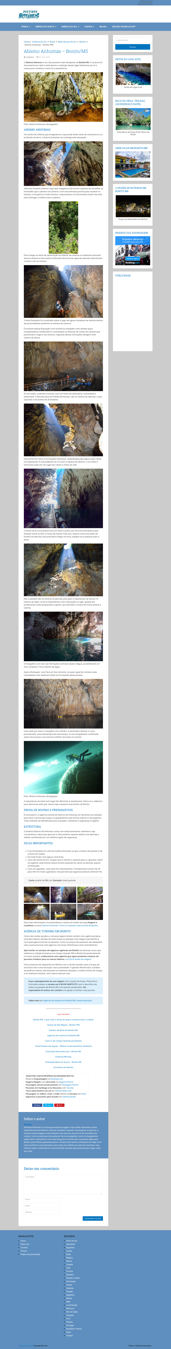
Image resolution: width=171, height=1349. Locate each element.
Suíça (68, 1332)
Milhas (103, 27)
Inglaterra (70, 1295)
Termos (23, 1251)
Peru (68, 1319)
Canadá (69, 1264)
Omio (83, 1094)
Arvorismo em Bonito (63, 1067)
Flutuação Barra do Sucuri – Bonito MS (63, 1062)
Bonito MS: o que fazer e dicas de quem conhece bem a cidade (63, 1019)
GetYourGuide (69, 1097)
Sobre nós (24, 1244)
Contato (24, 1247)
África (24, 27)
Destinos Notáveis (25, 1346)
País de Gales (72, 1312)
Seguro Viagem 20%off (123, 27)
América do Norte (44, 27)
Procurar (133, 47)
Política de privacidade (30, 1254)
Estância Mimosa (63, 1057)
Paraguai (70, 1315)
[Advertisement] (132, 314)
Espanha (70, 1275)
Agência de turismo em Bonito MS (63, 1035)
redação (30, 57)
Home (23, 1241)
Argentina (70, 1247)
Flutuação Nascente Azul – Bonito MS (63, 1051)
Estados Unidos (73, 1278)
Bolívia (69, 1261)
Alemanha (70, 1244)
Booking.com (56, 1079)
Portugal (70, 1325)
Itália (68, 1302)
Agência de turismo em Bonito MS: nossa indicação (67, 1000)
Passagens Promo (70, 1085)
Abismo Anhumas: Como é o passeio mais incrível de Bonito (70, 925)
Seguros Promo (66, 1082)
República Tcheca (74, 1329)
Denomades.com (63, 1091)
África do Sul (71, 1241)
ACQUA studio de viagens (79, 959)
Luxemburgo (71, 1305)
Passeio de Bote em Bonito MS (63, 1030)
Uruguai (69, 1335)
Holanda (69, 1288)
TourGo (70, 1088)
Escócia (69, 1271)
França (69, 1285)
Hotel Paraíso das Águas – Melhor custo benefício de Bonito (63, 1046)
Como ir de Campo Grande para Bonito (63, 1041)
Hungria (69, 1291)
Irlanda (69, 1298)
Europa (88, 27)
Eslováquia (70, 1281)
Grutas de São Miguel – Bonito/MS (63, 1025)
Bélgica (69, 1258)
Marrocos (70, 1308)
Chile (68, 1268)
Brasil (68, 1254)
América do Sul (69, 27)
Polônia (69, 1322)
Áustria (69, 1251)
